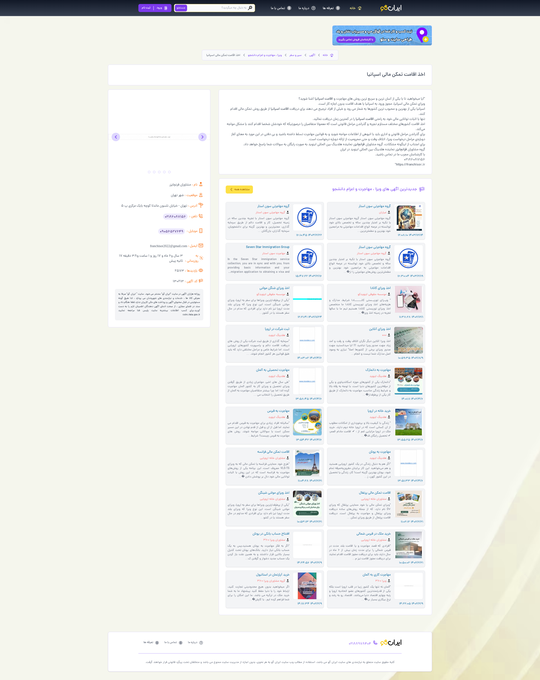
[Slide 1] (169, 172)
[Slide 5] (149, 172)
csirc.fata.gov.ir (191, 315)
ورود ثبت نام (152, 8)
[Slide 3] (159, 172)
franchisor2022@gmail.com (168, 246)
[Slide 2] (164, 172)
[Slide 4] (154, 172)
